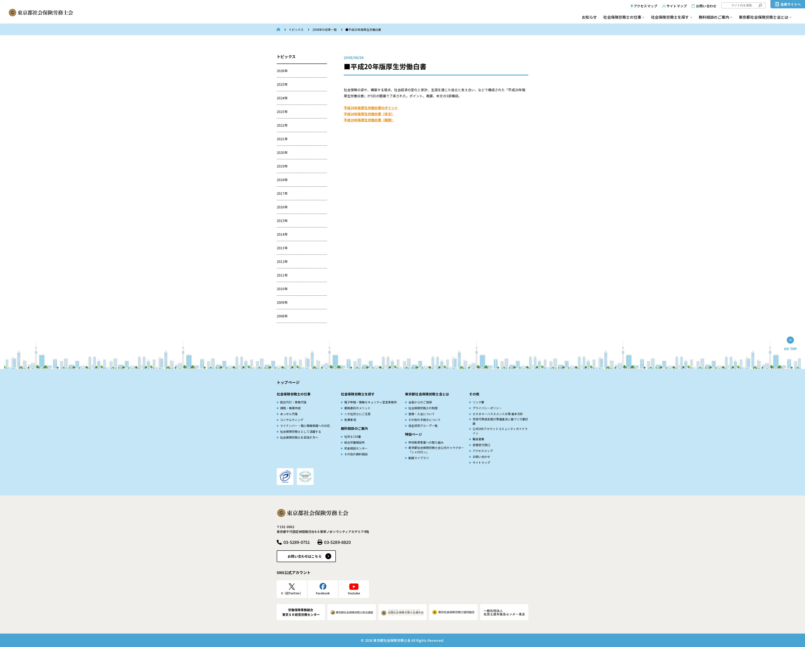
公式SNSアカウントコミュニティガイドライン (500, 431)
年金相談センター (356, 448)
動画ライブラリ (418, 458)
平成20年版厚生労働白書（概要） (369, 119)
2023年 (282, 111)
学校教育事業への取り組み (426, 442)
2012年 (282, 261)
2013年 (282, 247)
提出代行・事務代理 (293, 402)
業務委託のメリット (357, 408)
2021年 (282, 138)
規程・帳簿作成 (290, 408)
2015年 (282, 220)
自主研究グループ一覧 (423, 426)
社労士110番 (352, 436)
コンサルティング (291, 420)
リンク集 (478, 402)
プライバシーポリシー (487, 408)
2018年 (282, 179)
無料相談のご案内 (714, 17)
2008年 (282, 315)
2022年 (282, 125)
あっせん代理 (289, 414)
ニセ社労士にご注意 (357, 414)
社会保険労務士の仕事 (622, 17)
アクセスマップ (645, 5)
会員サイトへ (790, 4)
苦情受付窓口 (481, 445)
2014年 (282, 234)
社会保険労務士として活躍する (300, 431)
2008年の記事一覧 (324, 29)
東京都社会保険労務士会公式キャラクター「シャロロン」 (436, 450)
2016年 (282, 206)
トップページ (288, 382)
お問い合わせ (706, 5)
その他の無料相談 (356, 454)
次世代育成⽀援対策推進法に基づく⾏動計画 (500, 421)
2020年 (282, 152)
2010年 (282, 288)
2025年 (282, 84)
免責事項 (350, 420)
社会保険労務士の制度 (423, 408)
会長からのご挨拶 (420, 402)
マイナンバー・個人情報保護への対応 (305, 426)
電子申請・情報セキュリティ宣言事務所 (370, 402)
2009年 (282, 302)
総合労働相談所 (354, 442)
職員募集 (478, 439)
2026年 (282, 70)
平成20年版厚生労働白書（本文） (369, 113)
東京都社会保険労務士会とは (763, 17)
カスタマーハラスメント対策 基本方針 (498, 414)
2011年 (282, 275)
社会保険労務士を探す (670, 17)
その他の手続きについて (424, 420)
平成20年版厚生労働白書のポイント (371, 107)
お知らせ (589, 17)
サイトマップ (676, 5)
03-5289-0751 (296, 542)
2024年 (282, 97)
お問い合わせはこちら (305, 556)
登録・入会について (421, 414)
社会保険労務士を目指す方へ (299, 437)
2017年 (282, 193)
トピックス (296, 29)
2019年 (282, 166)
